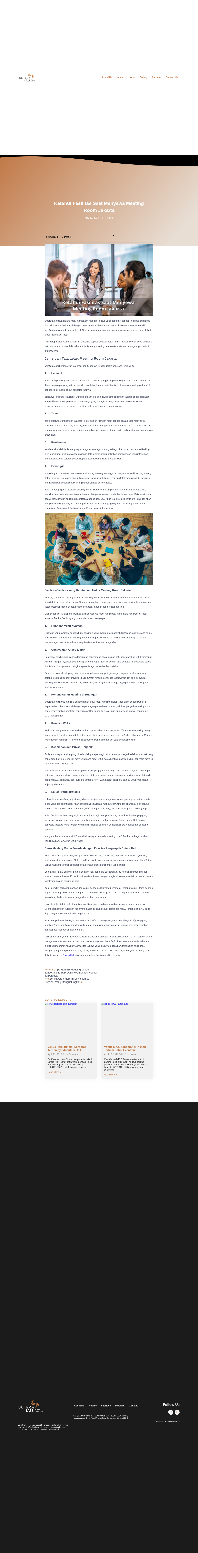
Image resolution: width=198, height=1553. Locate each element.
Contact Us (172, 77)
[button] (121, 77)
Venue (120, 77)
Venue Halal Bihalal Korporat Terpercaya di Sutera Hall (67, 1048)
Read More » (54, 1072)
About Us (107, 77)
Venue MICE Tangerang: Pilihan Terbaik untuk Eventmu (125, 1048)
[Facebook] (170, 1412)
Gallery (144, 77)
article (110, 218)
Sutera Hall (69, 955)
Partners (156, 77)
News (132, 77)
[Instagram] (177, 1412)
